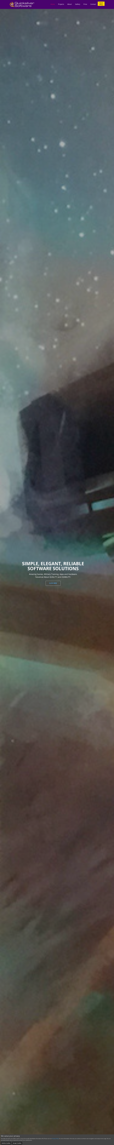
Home (52, 4)
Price (85, 4)
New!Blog (101, 4)
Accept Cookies (17, 1143)
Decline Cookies (6, 1143)
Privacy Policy (55, 1138)
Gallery (77, 4)
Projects (61, 4)
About (69, 4)
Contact (93, 4)
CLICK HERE (53, 583)
